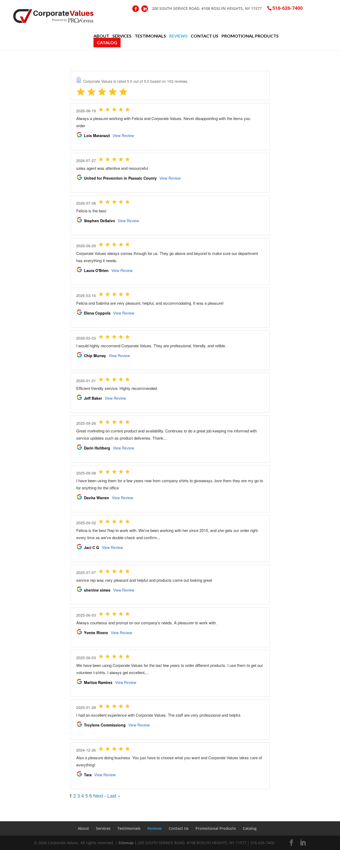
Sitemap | (127, 842)
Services (121, 36)
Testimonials (150, 36)
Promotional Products (250, 36)
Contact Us (204, 36)
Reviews (178, 36)
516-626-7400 (287, 7)
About (101, 36)
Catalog (107, 42)
